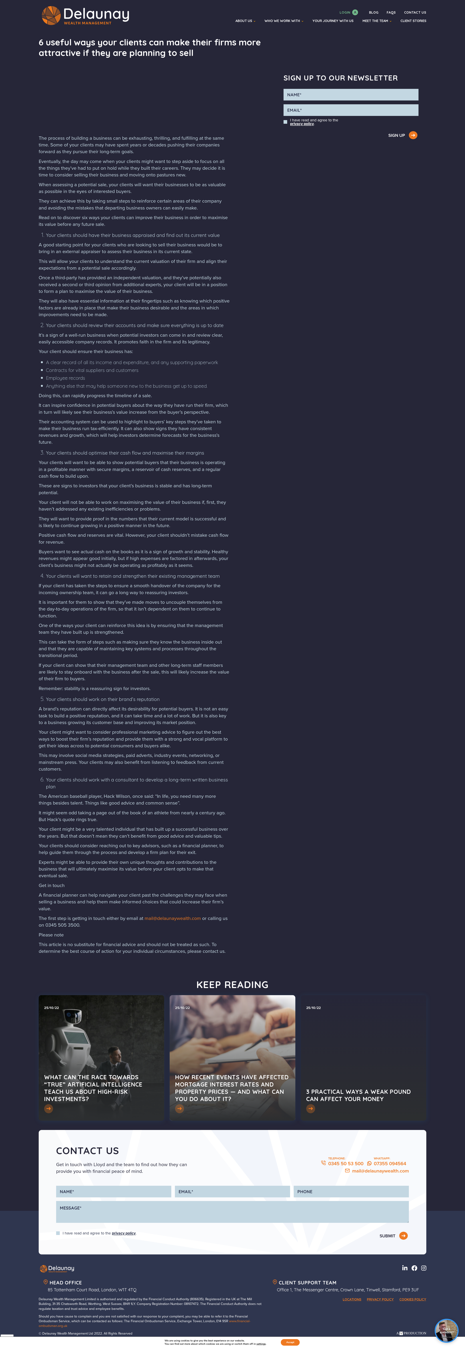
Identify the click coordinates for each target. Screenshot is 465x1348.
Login (345, 12)
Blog (374, 12)
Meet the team (375, 21)
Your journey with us (332, 21)
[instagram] (423, 1268)
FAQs (391, 12)
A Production (411, 1333)
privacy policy (302, 123)
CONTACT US (415, 12)
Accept (290, 1342)
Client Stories (413, 21)
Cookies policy (412, 1299)
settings (261, 1344)
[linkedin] (405, 1268)
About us (243, 21)
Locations (352, 1299)
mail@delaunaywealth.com (173, 918)
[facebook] (415, 1268)
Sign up (397, 135)
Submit (388, 1236)
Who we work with (282, 21)
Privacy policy (380, 1299)
